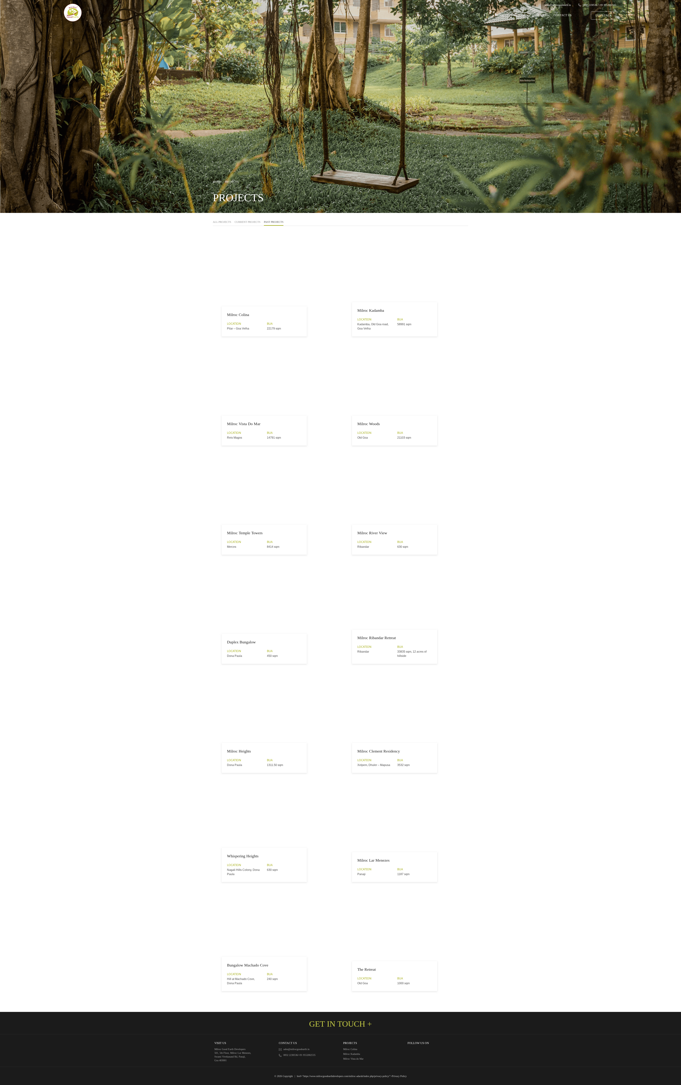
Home (499, 15)
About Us (539, 15)
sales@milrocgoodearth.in (558, 5)
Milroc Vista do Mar (353, 1058)
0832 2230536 (590, 5)
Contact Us (562, 15)
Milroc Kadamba (351, 1054)
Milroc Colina (350, 1049)
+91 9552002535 (607, 5)
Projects (518, 15)
